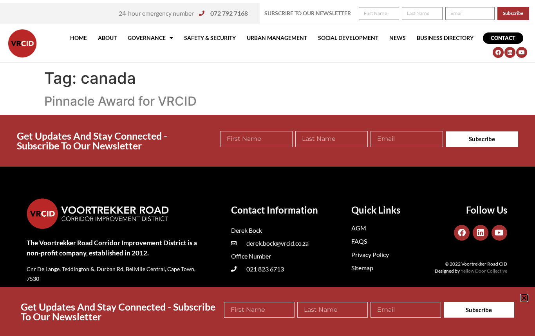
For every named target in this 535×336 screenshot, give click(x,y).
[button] (524, 298)
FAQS (359, 241)
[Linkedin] (509, 52)
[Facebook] (498, 52)
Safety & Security (210, 37)
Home (78, 37)
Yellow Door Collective (484, 271)
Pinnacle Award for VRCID (120, 101)
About (107, 37)
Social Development (348, 37)
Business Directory (445, 37)
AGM (358, 228)
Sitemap (362, 267)
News (397, 37)
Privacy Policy (370, 254)
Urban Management (277, 37)
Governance (147, 37)
